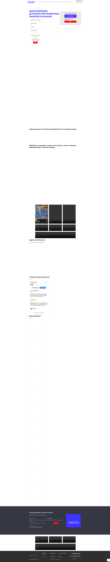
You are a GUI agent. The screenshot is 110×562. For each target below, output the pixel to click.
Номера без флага (75, 51)
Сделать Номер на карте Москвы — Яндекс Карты (39, 314)
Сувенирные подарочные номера (58, 77)
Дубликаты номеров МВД (58, 88)
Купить (35, 42)
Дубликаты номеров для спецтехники (41, 77)
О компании (40, 1)
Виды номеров (44, 1)
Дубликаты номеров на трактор (76, 64)
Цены (61, 1)
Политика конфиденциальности (34, 559)
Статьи (74, 1)
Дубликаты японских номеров (75, 99)
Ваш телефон (30, 521)
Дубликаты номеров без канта (58, 99)
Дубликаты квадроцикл (41, 99)
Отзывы (43, 554)
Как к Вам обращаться (50, 518)
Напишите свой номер (32, 518)
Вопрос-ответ (53, 556)
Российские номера (50, 1)
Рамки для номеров (69, 1)
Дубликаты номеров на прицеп (41, 114)
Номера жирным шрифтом (58, 51)
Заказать (70, 21)
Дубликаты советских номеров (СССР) (76, 88)
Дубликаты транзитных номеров (41, 88)
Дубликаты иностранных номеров (76, 114)
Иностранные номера (57, 1)
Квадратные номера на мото (58, 64)
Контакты (64, 1)
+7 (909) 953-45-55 (79, 0)
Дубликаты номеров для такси (75, 77)
